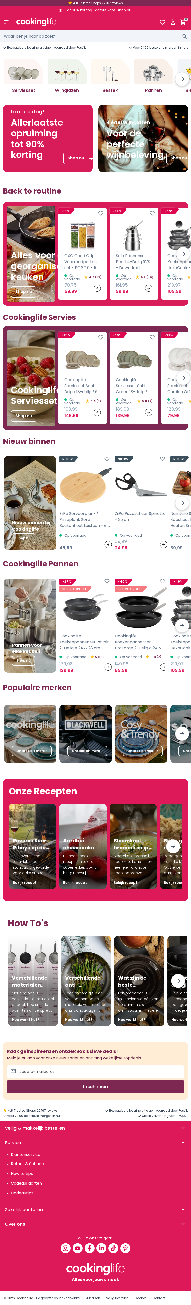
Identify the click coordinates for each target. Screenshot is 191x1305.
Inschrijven (95, 1086)
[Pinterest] (125, 1248)
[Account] (173, 22)
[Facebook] (90, 1248)
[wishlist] (162, 22)
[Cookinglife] (83, 22)
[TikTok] (113, 1248)
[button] (182, 79)
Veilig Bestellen (117, 1298)
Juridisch (93, 1298)
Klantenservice (25, 1154)
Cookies (141, 1298)
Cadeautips (22, 1193)
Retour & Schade (27, 1164)
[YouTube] (78, 1248)
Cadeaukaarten (26, 1183)
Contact (159, 1298)
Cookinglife (24, 1298)
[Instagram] (66, 1248)
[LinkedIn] (101, 1248)
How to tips (22, 1173)
